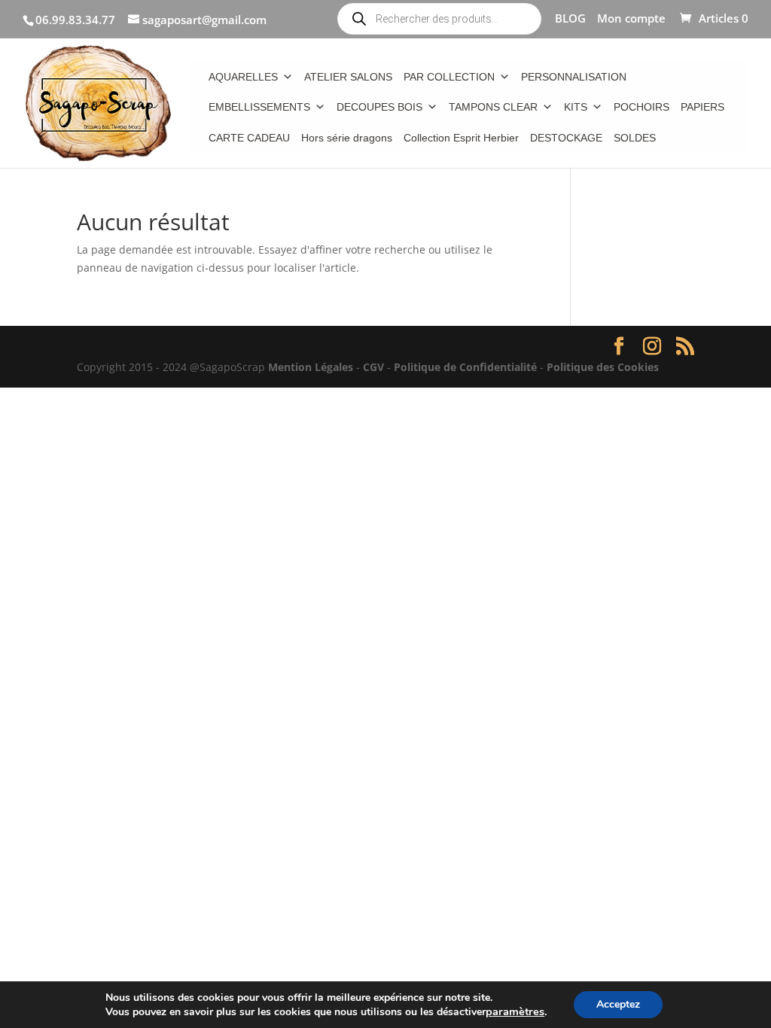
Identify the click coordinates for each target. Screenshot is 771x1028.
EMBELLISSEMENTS (259, 107)
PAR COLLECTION (449, 77)
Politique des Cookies (603, 367)
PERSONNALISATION (573, 77)
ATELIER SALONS (348, 77)
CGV (373, 367)
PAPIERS (702, 107)
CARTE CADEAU (249, 138)
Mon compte (631, 19)
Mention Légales (310, 367)
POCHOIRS (641, 107)
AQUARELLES (243, 77)
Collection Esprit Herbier (461, 138)
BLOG (570, 19)
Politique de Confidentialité (465, 367)
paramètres (515, 1011)
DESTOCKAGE (566, 138)
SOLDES (635, 138)
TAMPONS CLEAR (493, 107)
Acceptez (618, 1004)
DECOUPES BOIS (379, 107)
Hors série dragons (346, 138)
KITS (575, 107)
